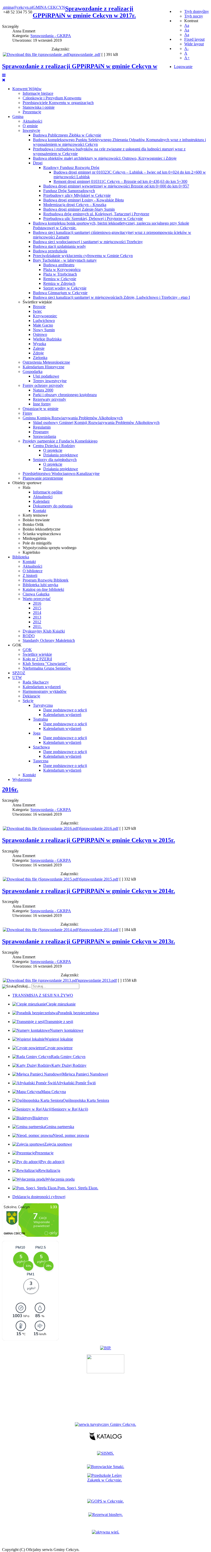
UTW (17, 677)
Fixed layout (194, 39)
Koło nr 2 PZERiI (37, 659)
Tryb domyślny (196, 11)
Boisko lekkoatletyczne (41, 529)
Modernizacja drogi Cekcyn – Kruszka (74, 204)
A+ (187, 58)
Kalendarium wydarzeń (42, 687)
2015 (37, 608)
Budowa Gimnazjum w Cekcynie (60, 293)
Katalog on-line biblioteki (43, 589)
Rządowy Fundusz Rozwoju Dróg (71, 167)
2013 (37, 617)
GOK (17, 645)
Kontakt (39, 510)
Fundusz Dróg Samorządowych (69, 191)
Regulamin (42, 427)
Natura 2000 (43, 390)
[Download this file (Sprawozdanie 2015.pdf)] (41, 879)
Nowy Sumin (44, 330)
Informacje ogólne (48, 492)
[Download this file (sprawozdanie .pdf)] (37, 54)
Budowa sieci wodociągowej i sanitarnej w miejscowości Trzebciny (88, 242)
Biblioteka (20, 557)
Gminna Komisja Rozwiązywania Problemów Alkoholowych (73, 418)
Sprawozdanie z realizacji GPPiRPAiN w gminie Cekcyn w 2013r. (88, 941)
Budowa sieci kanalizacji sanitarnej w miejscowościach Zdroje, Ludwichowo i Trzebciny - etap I (111, 297)
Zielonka (40, 357)
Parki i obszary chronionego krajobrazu (65, 395)
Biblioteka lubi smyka (40, 585)
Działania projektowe (60, 455)
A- (186, 48)
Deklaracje (31, 696)
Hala (26, 487)
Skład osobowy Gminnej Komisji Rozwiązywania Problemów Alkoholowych (96, 422)
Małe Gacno (43, 325)
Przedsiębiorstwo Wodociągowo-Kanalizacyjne (61, 473)
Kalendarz (41, 501)
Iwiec (37, 311)
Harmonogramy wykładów (45, 691)
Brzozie (39, 306)
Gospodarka (32, 371)
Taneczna (40, 761)
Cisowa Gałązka (36, 594)
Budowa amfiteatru (58, 265)
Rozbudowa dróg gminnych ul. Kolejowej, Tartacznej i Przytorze (96, 214)
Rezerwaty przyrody (49, 399)
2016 (37, 603)
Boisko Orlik (33, 524)
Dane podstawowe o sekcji (65, 710)
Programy (41, 432)
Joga (36, 733)
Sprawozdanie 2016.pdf (99, 828)
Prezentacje (32, 112)
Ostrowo (40, 334)
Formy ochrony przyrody (43, 385)
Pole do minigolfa (37, 543)
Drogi (37, 163)
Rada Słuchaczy (36, 682)
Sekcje (28, 700)
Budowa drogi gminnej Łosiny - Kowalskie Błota (83, 200)
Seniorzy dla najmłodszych (55, 459)
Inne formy (42, 404)
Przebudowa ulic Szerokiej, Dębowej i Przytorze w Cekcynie (93, 218)
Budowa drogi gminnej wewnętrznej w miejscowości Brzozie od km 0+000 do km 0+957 (116, 186)
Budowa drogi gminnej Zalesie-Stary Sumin (79, 209)
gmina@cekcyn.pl (18, 7)
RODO (29, 636)
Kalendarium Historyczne (43, 367)
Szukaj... (23, 986)
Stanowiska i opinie (39, 107)
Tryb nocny (193, 16)
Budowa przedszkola (50, 251)
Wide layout (194, 44)
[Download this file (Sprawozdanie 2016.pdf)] (41, 828)
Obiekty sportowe (26, 483)
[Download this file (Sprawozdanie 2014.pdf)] (41, 929)
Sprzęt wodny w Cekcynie (64, 288)
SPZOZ (18, 673)
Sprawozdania (44, 436)
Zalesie (39, 348)
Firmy (27, 413)
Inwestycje (31, 130)
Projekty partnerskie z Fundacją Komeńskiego (60, 441)
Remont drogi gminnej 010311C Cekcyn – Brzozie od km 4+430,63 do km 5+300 (120, 181)
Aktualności (32, 121)
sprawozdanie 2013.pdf (98, 980)
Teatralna (40, 719)
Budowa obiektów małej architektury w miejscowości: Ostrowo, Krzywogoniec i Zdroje (105, 158)
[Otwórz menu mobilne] (4, 75)
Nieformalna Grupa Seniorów (47, 668)
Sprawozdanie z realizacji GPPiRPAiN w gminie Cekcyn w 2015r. (88, 840)
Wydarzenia (22, 779)
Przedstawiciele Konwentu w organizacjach (58, 102)
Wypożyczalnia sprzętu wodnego (49, 547)
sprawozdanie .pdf (85, 54)
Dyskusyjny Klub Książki (44, 631)
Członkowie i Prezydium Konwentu (52, 98)
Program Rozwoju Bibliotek (45, 580)
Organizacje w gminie (40, 408)
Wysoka (39, 344)
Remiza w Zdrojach (59, 283)
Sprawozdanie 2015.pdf (99, 879)
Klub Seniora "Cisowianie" (45, 663)
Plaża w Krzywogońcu (62, 269)
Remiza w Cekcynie (59, 279)
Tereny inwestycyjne (50, 381)
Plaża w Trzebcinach (60, 274)
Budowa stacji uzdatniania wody (59, 246)
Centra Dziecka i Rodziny (54, 446)
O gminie (30, 126)
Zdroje (38, 353)
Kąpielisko (31, 552)
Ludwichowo (44, 320)
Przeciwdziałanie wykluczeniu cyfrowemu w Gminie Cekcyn (83, 255)
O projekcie (52, 450)
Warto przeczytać (37, 598)
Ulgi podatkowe (46, 376)
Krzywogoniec (45, 316)
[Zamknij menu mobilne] (3, 80)
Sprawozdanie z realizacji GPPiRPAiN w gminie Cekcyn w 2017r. (84, 12)
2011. (37, 626)
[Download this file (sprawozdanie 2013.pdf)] (41, 980)
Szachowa (41, 747)
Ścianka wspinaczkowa (42, 534)
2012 (37, 622)
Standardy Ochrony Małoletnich (49, 640)
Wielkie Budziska (47, 339)
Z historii (30, 575)
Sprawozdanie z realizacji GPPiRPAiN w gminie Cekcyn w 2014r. (88, 891)
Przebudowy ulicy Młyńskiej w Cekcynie (77, 195)
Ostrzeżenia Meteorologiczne (46, 362)
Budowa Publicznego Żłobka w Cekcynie (67, 135)
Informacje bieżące (38, 93)
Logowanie (183, 66)
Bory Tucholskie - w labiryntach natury (65, 260)
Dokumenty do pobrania (53, 506)
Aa (186, 25)
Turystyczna (43, 705)
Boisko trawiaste (36, 520)
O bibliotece (32, 571)
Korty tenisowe (35, 515)
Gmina (17, 116)
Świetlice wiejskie (37, 302)
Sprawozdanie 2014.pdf (99, 929)
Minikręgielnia (34, 538)
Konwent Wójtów (27, 89)
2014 (37, 612)
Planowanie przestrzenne (43, 478)
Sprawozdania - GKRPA (50, 35)
